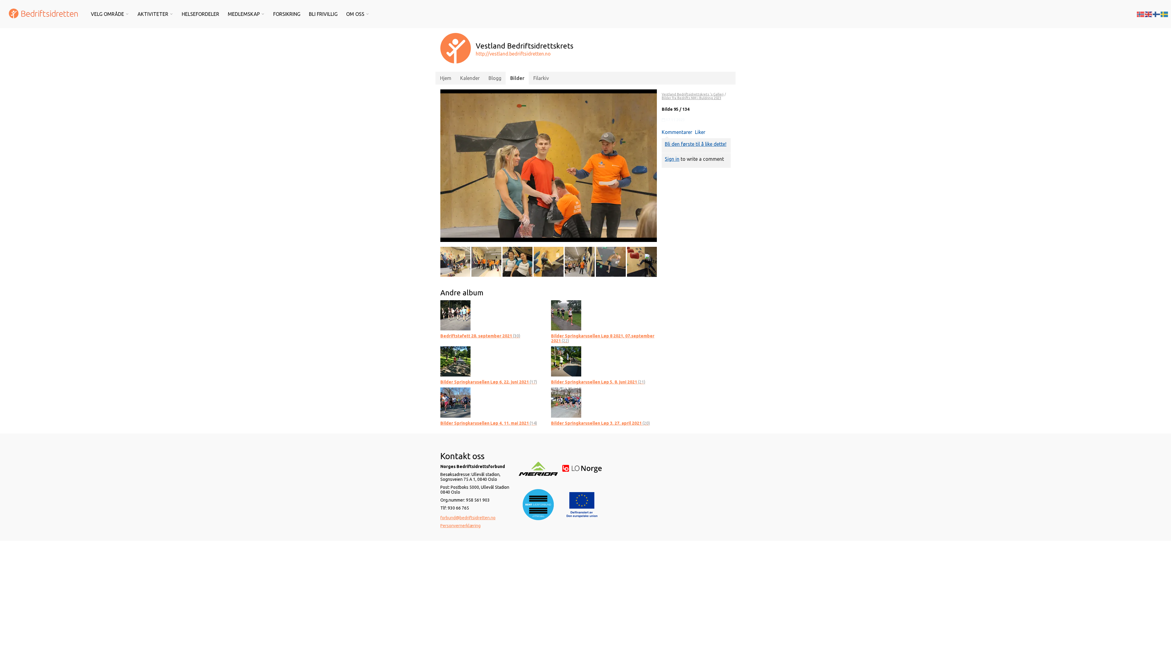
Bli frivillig (323, 14)
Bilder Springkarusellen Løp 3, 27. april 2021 (600, 423)
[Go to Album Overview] (455, 315)
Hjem (445, 78)
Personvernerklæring (460, 525)
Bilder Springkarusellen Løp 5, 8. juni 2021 (598, 382)
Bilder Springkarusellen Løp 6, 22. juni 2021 (488, 382)
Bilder (517, 78)
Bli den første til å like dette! (695, 144)
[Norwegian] (1141, 13)
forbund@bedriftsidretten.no (468, 517)
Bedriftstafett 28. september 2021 (480, 335)
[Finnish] (1157, 13)
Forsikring (286, 14)
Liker (700, 132)
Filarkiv (541, 78)
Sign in (672, 159)
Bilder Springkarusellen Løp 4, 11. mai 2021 (488, 423)
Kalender (470, 78)
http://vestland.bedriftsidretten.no (513, 53)
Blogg (495, 78)
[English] (1149, 13)
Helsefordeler (200, 14)
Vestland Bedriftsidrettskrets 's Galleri (693, 94)
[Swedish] (1165, 13)
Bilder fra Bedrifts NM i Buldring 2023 (691, 98)
